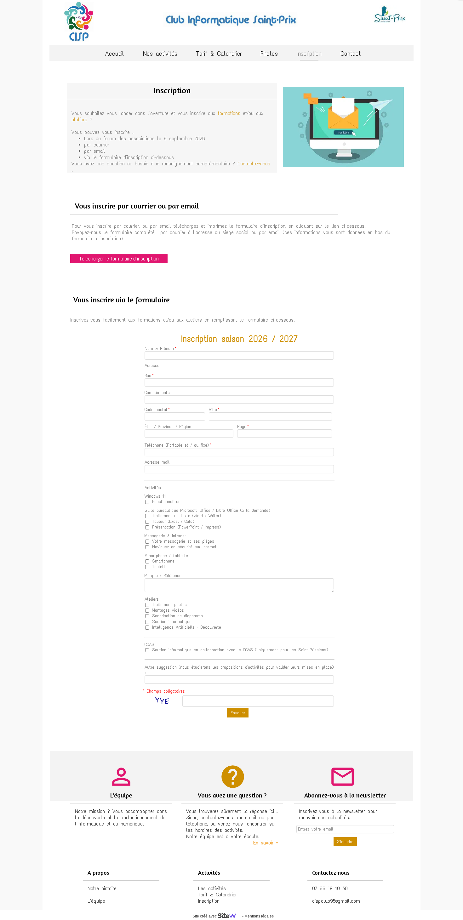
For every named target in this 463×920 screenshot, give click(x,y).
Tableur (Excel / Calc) (172, 521)
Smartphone (162, 561)
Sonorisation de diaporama (176, 616)
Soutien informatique (170, 621)
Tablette (159, 566)
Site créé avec (205, 916)
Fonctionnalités (165, 501)
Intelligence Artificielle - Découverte (185, 627)
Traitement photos (168, 604)
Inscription (309, 53)
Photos (269, 53)
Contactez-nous (253, 164)
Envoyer (238, 713)
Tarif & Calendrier (219, 53)
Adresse (152, 365)
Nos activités (160, 53)
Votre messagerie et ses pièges (182, 541)
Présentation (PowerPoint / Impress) (185, 527)
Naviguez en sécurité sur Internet (183, 547)
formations (229, 113)
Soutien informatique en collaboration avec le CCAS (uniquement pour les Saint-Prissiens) (239, 650)
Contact (350, 53)
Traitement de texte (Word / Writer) (185, 515)
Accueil (114, 53)
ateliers (79, 120)
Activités (153, 487)
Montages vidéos (167, 610)
